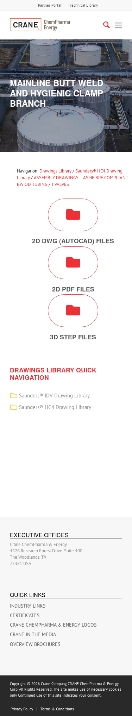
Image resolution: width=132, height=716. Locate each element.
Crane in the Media (33, 634)
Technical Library (84, 5)
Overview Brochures (35, 644)
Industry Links (27, 606)
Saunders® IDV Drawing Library (54, 395)
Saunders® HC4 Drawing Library (55, 407)
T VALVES (60, 184)
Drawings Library (55, 171)
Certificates (24, 615)
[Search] (103, 25)
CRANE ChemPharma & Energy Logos (53, 625)
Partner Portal (49, 5)
